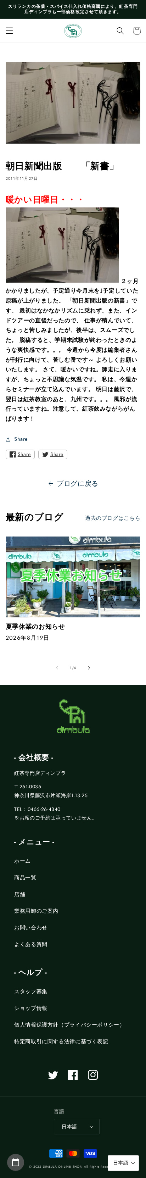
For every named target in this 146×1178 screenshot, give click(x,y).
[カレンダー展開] (15, 1162)
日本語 (69, 1126)
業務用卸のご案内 (36, 911)
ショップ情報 (30, 1008)
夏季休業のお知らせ (35, 627)
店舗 (19, 894)
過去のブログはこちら (112, 518)
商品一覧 (25, 878)
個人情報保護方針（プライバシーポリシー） (69, 1025)
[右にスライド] (89, 668)
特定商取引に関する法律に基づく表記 (61, 1041)
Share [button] (21, 439)
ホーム (22, 861)
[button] (9, 31)
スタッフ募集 (30, 991)
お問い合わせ (30, 928)
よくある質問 (30, 944)
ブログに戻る (78, 483)
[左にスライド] (57, 668)
